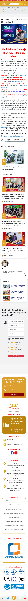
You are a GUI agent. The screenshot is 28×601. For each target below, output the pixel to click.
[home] (4, 4)
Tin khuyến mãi (15, 7)
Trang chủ (3, 7)
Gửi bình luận (16, 355)
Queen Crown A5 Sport (19, 91)
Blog (9, 7)
